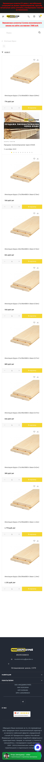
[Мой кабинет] (34, 17)
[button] (11, 152)
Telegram (22, 701)
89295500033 (22, 655)
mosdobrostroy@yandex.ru (23, 659)
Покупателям (7, 680)
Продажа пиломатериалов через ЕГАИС (19, 145)
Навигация (6, 675)
